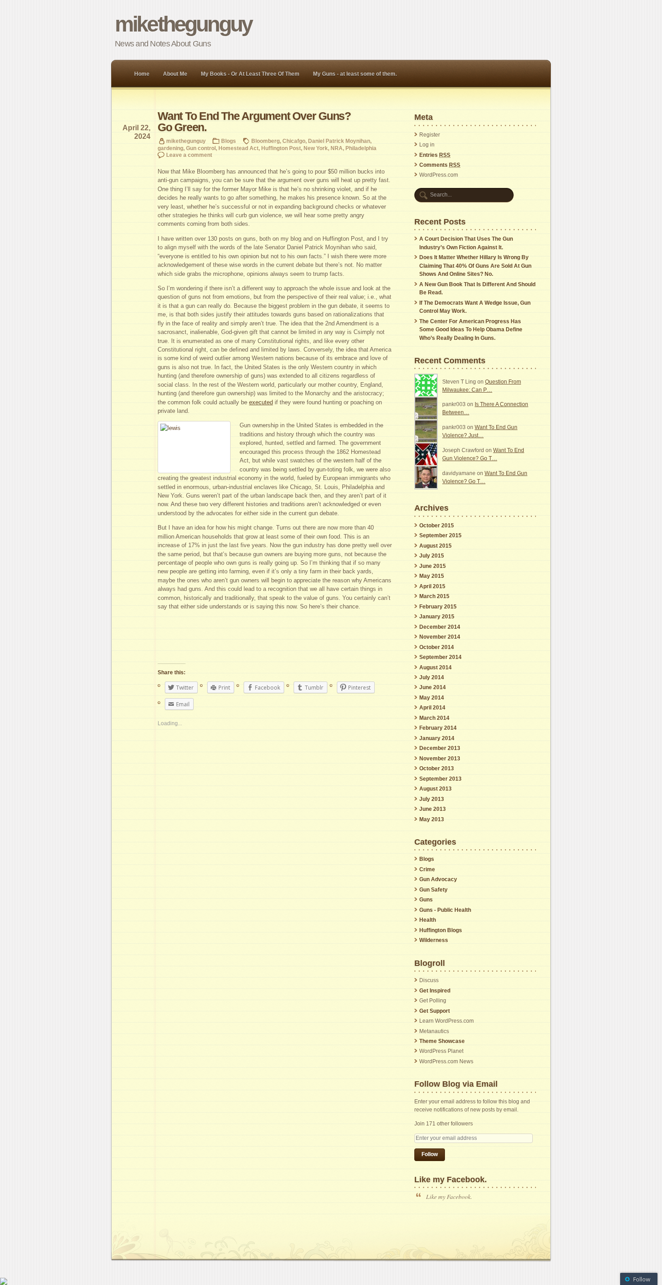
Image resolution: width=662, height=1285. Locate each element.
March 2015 (434, 596)
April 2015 (432, 586)
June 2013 (432, 809)
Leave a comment (189, 155)
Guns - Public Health (445, 910)
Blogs (228, 141)
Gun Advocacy (438, 879)
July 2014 (431, 677)
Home (142, 74)
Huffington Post (281, 148)
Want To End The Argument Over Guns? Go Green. (254, 121)
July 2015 (431, 556)
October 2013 (436, 768)
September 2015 (440, 535)
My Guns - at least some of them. (355, 74)
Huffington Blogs (440, 930)
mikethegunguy (183, 24)
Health (427, 920)
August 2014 (435, 667)
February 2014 (438, 728)
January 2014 (436, 738)
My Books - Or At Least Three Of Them (250, 74)
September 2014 (440, 657)
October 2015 (436, 525)
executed (261, 402)
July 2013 (431, 799)
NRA (337, 148)
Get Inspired (434, 991)
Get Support (434, 1011)
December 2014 (439, 627)
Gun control (201, 148)
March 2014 (434, 718)
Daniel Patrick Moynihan (339, 141)
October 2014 (436, 647)
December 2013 (439, 748)
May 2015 (431, 576)
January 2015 (436, 616)
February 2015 (438, 607)
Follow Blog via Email (456, 1083)
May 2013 (431, 819)
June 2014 (432, 687)
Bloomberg (265, 141)
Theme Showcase (442, 1041)
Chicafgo (293, 141)
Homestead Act (238, 148)
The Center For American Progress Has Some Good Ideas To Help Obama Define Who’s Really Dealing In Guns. (470, 329)
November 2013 (439, 758)
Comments (439, 165)
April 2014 (432, 707)
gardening (170, 148)
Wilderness (433, 940)
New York (316, 148)
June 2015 (432, 566)
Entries (434, 155)
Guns (426, 899)
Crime (427, 869)
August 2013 (435, 789)
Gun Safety (433, 890)
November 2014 (439, 637)
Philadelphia (360, 148)
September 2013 (440, 779)
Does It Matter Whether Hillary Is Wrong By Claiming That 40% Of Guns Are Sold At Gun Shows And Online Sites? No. (475, 265)
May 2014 (431, 698)
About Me (175, 74)
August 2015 (435, 546)
